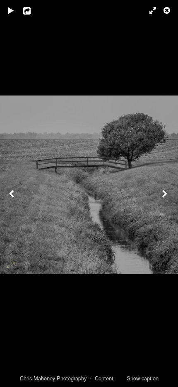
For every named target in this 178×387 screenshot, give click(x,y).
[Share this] (32, 10)
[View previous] (12, 193)
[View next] (165, 193)
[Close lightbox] (167, 10)
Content (104, 378)
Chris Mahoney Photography (53, 378)
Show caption (143, 378)
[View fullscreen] (149, 10)
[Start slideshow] (11, 10)
